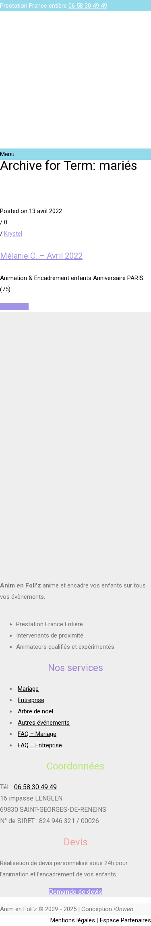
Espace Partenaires (125, 920)
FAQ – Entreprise (40, 745)
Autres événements (44, 722)
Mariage (28, 688)
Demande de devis (75, 891)
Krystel (13, 233)
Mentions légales (72, 920)
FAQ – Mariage (37, 734)
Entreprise (31, 700)
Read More (14, 306)
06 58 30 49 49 (87, 5)
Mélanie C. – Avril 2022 (41, 256)
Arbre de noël (35, 711)
